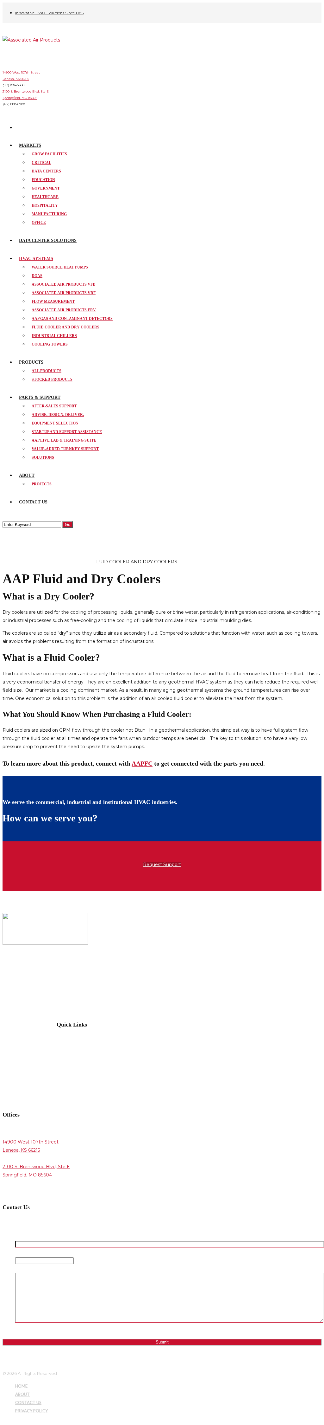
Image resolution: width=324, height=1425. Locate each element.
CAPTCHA (26, 1329)
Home (10, 562)
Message (25, 1269)
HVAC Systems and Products (55, 562)
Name (23, 1236)
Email (22, 1252)
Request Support (162, 864)
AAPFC (142, 763)
